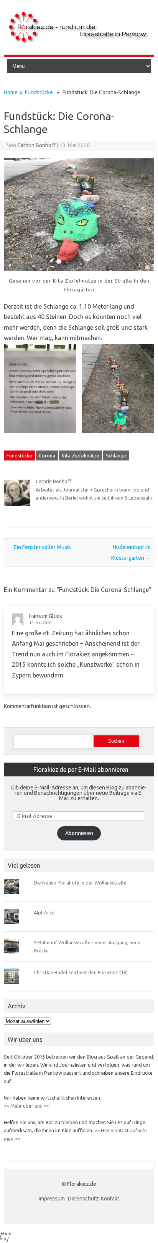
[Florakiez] (79, 42)
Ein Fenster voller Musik (39, 547)
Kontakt (110, 1198)
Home (11, 92)
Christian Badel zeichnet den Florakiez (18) (81, 972)
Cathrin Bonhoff (36, 145)
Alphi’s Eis (45, 912)
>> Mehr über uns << (26, 1105)
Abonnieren (79, 833)
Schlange (116, 455)
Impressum (52, 1198)
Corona (47, 455)
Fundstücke (39, 92)
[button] (40, 394)
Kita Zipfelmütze (80, 455)
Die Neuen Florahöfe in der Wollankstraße (80, 882)
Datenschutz (83, 1198)
